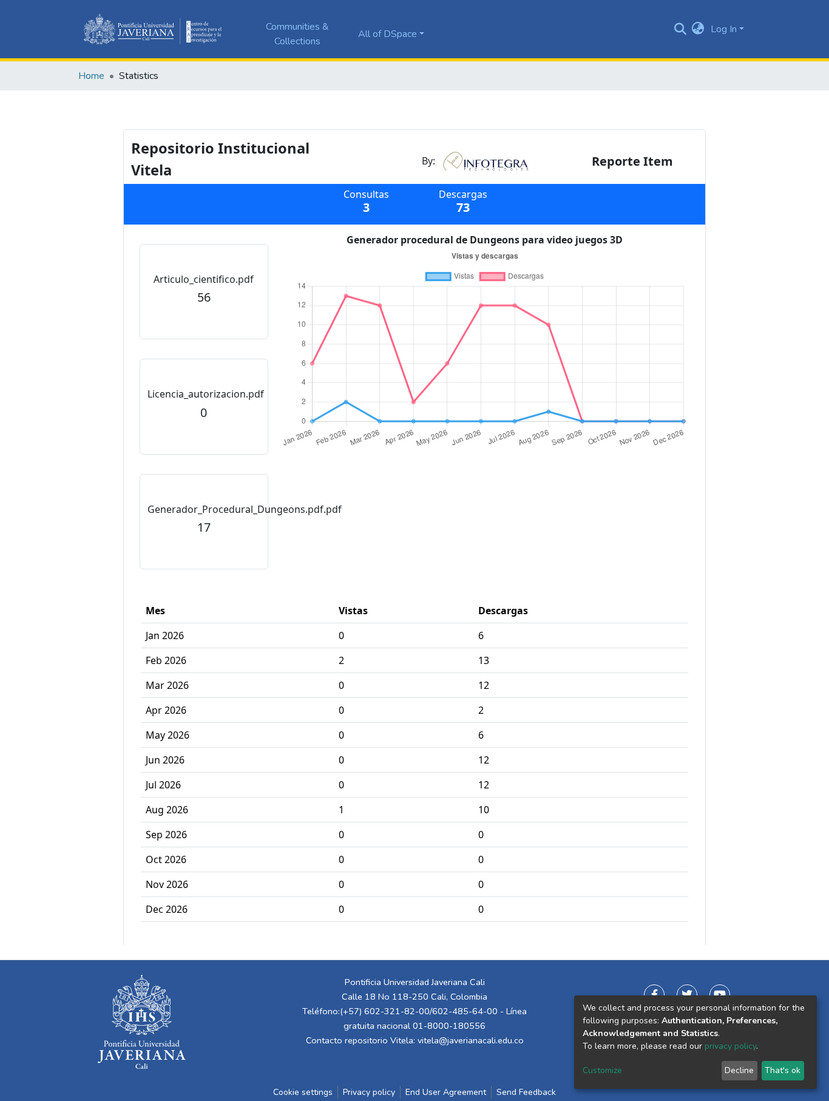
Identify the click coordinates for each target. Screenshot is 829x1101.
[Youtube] (719, 994)
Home (91, 76)
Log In (724, 29)
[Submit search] (680, 29)
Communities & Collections (297, 34)
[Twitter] (687, 994)
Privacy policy (369, 1092)
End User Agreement (445, 1092)
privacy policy (730, 1046)
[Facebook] (654, 994)
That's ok (782, 1070)
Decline (739, 1070)
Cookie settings (303, 1092)
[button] (698, 29)
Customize (602, 1070)
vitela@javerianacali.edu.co (471, 1040)
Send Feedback (526, 1092)
